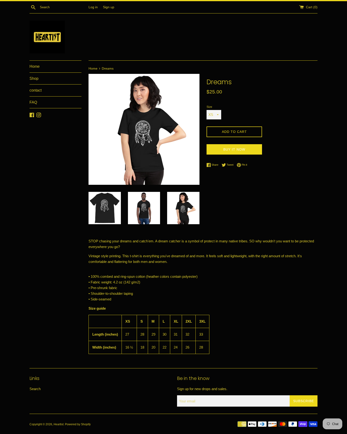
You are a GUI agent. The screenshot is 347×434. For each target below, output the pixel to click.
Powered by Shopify (78, 424)
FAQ (33, 102)
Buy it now (234, 149)
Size (209, 107)
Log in (93, 7)
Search (35, 389)
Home (35, 66)
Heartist (58, 424)
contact (36, 90)
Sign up (108, 7)
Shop (34, 78)
